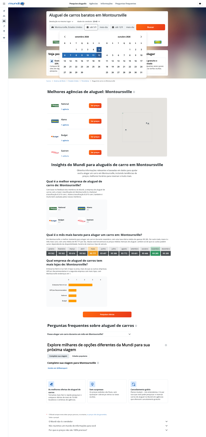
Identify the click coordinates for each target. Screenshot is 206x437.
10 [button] (88, 55)
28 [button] (70, 72)
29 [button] (76, 72)
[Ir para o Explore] (4, 31)
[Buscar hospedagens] (4, 16)
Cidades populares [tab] (79, 356)
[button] (4, 3)
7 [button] (70, 55)
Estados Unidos (73, 81)
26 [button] (99, 66)
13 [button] (65, 61)
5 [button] (99, 49)
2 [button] (81, 49)
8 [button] (76, 55)
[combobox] (61, 21)
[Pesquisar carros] (4, 21)
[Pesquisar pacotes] (4, 26)
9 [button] (81, 55)
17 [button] (88, 61)
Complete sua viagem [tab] (58, 356)
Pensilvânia (85, 81)
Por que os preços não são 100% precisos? (68, 430)
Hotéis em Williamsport (57, 368)
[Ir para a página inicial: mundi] (17, 3)
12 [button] (99, 55)
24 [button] (88, 66)
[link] (95, 105)
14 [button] (70, 61)
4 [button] (93, 49)
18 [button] (93, 61)
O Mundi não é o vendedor (61, 421)
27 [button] (65, 72)
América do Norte (60, 81)
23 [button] (82, 66)
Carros (48, 81)
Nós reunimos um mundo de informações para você (72, 425)
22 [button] (76, 66)
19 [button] (99, 61)
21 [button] (70, 66)
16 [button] (82, 61)
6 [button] (64, 55)
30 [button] (82, 72)
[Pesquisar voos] (4, 11)
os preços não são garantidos (97, 414)
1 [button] (76, 49)
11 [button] (93, 55)
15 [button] (76, 61)
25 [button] (93, 66)
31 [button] (141, 72)
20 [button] (65, 66)
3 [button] (87, 49)
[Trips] (4, 37)
